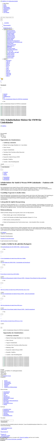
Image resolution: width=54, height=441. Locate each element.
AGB (4, 394)
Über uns (5, 395)
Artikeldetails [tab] (6, 178)
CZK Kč (8, 61)
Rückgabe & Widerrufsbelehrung (10, 400)
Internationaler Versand (8, 398)
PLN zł (7, 72)
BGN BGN (8, 60)
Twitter (5, 173)
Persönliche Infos (7, 409)
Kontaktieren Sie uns (8, 403)
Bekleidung (6, 384)
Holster (5, 380)
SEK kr (8, 75)
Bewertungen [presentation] (6, 179)
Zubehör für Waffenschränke (10, 387)
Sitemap (5, 404)
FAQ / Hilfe (6, 402)
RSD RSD (8, 73)
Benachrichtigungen (7, 415)
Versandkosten (6, 391)
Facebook (5, 172)
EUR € (7, 64)
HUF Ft (8, 65)
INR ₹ (7, 68)
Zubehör (6, 385)
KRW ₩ (8, 70)
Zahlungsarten (6, 396)
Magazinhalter (7, 382)
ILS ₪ (7, 66)
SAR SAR (8, 74)
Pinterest (5, 174)
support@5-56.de (7, 375)
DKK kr (8, 63)
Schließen (3, 438)
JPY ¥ (7, 69)
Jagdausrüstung (7, 383)
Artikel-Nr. (3, 233)
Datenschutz (6, 393)
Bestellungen (6, 410)
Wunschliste (6, 414)
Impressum (5, 399)
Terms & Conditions (24, 437)
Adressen (5, 413)
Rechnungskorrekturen (8, 411)
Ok (6, 438)
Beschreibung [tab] (6, 177)
